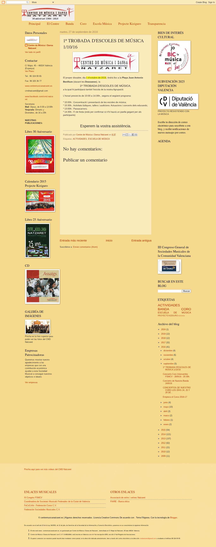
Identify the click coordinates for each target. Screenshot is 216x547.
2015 (163, 430)
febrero (167, 420)
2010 (163, 451)
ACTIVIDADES (80, 139)
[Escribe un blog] (127, 134)
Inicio (109, 240)
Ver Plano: (29, 71)
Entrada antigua (141, 240)
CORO (186, 309)
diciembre (168, 350)
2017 (163, 342)
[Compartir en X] (130, 134)
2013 (163, 438)
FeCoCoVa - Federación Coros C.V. (40, 505)
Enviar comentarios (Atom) (85, 247)
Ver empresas (31, 382)
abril (166, 411)
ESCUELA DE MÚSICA (99, 139)
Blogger (173, 517)
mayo (166, 407)
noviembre (169, 355)
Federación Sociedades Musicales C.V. (42, 509)
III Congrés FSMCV (33, 497)
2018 (163, 338)
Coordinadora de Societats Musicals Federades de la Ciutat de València (57, 501)
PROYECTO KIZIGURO (168, 316)
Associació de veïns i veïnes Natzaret (127, 497)
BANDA (163, 309)
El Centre (53, 23)
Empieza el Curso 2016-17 (175, 397)
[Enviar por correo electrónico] (124, 134)
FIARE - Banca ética (119, 501)
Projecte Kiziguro (129, 23)
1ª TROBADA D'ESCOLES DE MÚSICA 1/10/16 (177, 368)
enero (166, 424)
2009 (163, 456)
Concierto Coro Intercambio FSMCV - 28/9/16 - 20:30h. (176, 375)
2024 (163, 329)
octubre (167, 359)
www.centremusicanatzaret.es (38, 86)
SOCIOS (181, 316)
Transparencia (157, 23)
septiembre (169, 363)
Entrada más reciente (73, 240)
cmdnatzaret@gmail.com (148, 538)
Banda (70, 23)
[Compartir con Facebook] (133, 134)
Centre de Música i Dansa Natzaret (40, 46)
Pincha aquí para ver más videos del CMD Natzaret (47, 469)
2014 (163, 434)
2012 (163, 443)
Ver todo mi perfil (32, 52)
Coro (83, 23)
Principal (34, 23)
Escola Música (102, 23)
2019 (163, 334)
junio (166, 402)
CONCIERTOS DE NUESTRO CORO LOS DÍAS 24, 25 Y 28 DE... (177, 390)
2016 (163, 347)
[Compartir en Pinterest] (136, 134)
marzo (167, 415)
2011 (163, 447)
